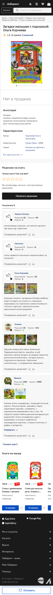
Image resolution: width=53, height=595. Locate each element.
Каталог (7, 10)
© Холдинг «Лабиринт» (13, 578)
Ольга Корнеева (21, 273)
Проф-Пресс (31, 143)
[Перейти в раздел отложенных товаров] (42, 4)
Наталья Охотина (22, 214)
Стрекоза (6, 498)
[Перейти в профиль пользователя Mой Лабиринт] (36, 4)
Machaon (17, 378)
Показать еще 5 (10, 444)
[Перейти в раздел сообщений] (30, 4)
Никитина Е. (7, 495)
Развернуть (9, 430)
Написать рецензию (26, 196)
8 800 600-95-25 (10, 582)
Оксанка (18, 324)
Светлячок (19, 244)
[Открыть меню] (3, 4)
